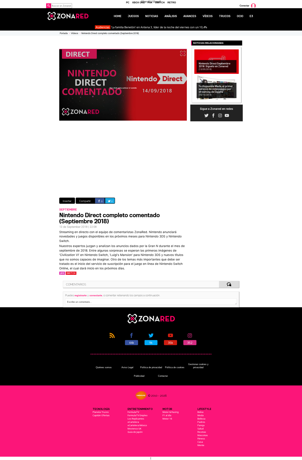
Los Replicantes (136, 418)
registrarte (80, 295)
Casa (200, 441)
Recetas (201, 431)
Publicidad (139, 376)
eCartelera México (137, 425)
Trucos (225, 16)
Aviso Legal (127, 367)
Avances (189, 16)
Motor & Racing (171, 412)
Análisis (170, 16)
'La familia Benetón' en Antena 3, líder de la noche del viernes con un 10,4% (151, 27)
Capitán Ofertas (101, 415)
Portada (64, 33)
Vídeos (208, 16)
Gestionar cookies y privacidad (198, 366)
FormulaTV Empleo (138, 415)
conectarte (95, 295)
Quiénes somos (104, 367)
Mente (200, 445)
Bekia (200, 412)
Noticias (151, 16)
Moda (200, 415)
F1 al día (167, 415)
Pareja (200, 425)
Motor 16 (167, 418)
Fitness (201, 438)
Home (117, 16)
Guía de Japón (135, 431)
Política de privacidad (151, 367)
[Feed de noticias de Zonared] (112, 338)
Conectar (244, 5)
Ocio (240, 16)
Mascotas (202, 435)
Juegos (133, 16)
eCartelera (133, 422)
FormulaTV (133, 412)
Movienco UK (134, 428)
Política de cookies (174, 367)
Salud (200, 428)
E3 (251, 16)
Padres (201, 422)
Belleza (201, 418)
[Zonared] (67, 16)
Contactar (163, 376)
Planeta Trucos (101, 412)
